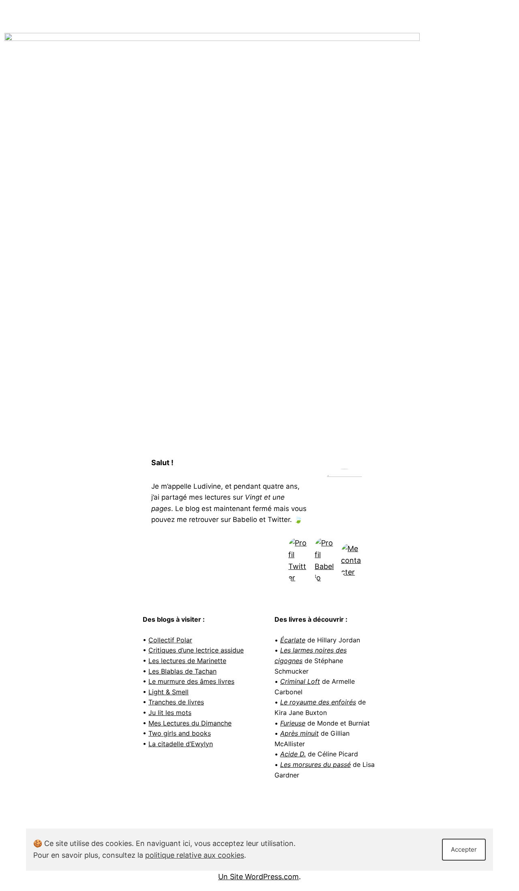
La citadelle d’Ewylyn (180, 744)
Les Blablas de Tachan (182, 671)
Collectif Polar (170, 640)
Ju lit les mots (169, 713)
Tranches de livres (176, 702)
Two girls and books (179, 733)
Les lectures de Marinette (187, 661)
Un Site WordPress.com (258, 876)
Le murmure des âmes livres (191, 681)
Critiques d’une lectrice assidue (196, 650)
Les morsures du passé (315, 764)
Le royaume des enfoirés (318, 702)
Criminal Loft (300, 681)
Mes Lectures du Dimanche (190, 723)
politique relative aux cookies (194, 855)
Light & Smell (168, 692)
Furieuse (292, 723)
